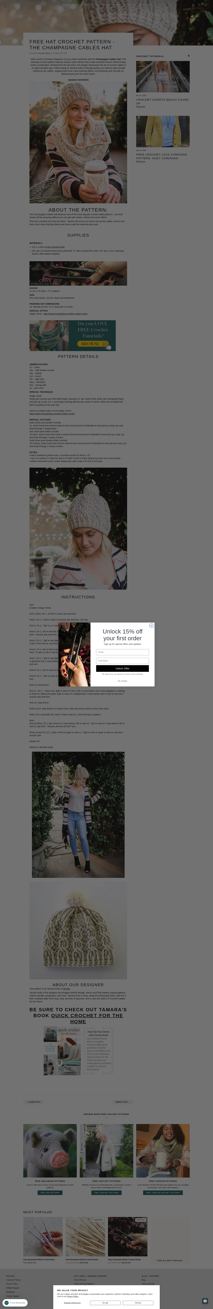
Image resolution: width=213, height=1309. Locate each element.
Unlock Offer (122, 668)
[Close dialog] (151, 626)
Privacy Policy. (73, 1296)
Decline (138, 1303)
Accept (105, 1303)
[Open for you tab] (205, 1301)
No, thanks (122, 681)
